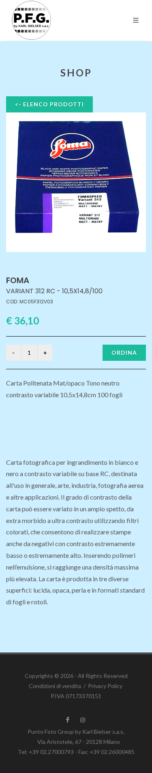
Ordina (124, 352)
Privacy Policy (105, 685)
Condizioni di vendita (55, 685)
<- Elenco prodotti (49, 104)
